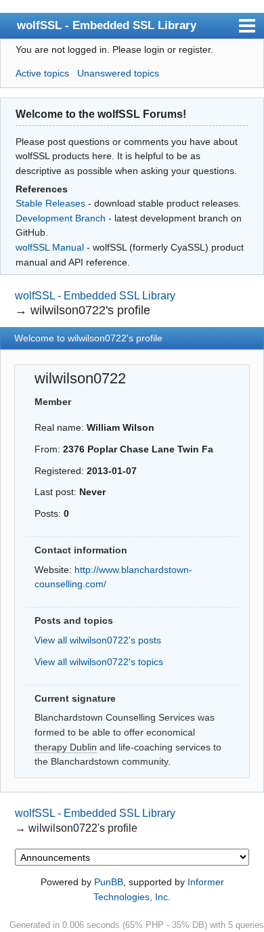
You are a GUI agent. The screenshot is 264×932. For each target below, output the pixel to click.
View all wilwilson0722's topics (99, 661)
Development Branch (61, 218)
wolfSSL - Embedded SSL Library (106, 25)
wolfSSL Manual (50, 247)
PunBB (108, 881)
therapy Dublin (66, 747)
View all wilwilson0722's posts (98, 640)
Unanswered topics (118, 73)
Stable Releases (50, 203)
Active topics (42, 73)
